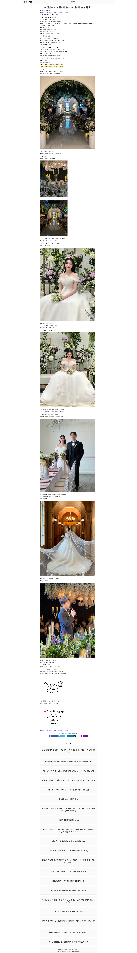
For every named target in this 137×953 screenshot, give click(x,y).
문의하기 (76, 949)
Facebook (54, 735)
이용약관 (60, 949)
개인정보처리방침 (68, 949)
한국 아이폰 (28, 2)
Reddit (78, 735)
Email (85, 735)
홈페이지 (73, 1)
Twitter (62, 735)
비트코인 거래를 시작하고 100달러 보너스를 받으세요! (54, 12)
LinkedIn (71, 735)
